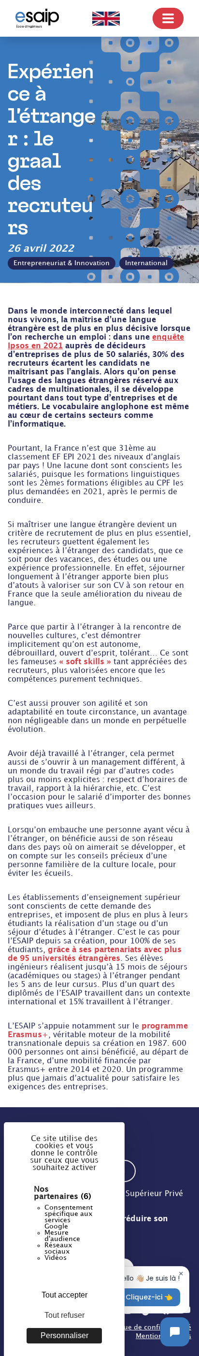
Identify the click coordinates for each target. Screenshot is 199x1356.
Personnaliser (64, 1335)
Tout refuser (64, 1315)
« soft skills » (85, 662)
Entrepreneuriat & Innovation (62, 263)
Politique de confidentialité (147, 1327)
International (146, 263)
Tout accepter (64, 1295)
